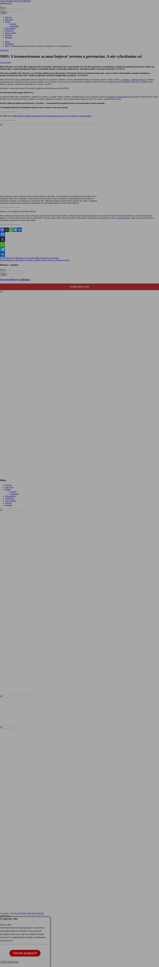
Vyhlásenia (9, 31)
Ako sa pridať (10, 33)
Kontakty (8, 37)
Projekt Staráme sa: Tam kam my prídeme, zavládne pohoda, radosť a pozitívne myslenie (35, 260)
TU (94, 99)
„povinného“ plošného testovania (133, 80)
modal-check (5, 916)
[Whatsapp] (11, 230)
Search (2, 8)
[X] (6, 230)
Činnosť (13, 24)
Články (8, 22)
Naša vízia (9, 19)
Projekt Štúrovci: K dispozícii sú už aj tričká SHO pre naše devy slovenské (29, 258)
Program (8, 35)
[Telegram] (15, 230)
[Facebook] (2, 230)
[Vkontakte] (19, 230)
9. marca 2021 (5, 62)
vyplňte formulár (123, 218)
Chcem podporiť (25, 953)
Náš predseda (10, 28)
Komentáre (14, 26)
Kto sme (8, 17)
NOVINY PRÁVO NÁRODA (15, 279)
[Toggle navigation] (1, 6)
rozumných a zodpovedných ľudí (120, 97)
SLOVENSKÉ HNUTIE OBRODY (29, 913)
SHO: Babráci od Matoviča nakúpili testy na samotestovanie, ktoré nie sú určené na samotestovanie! (52, 116)
